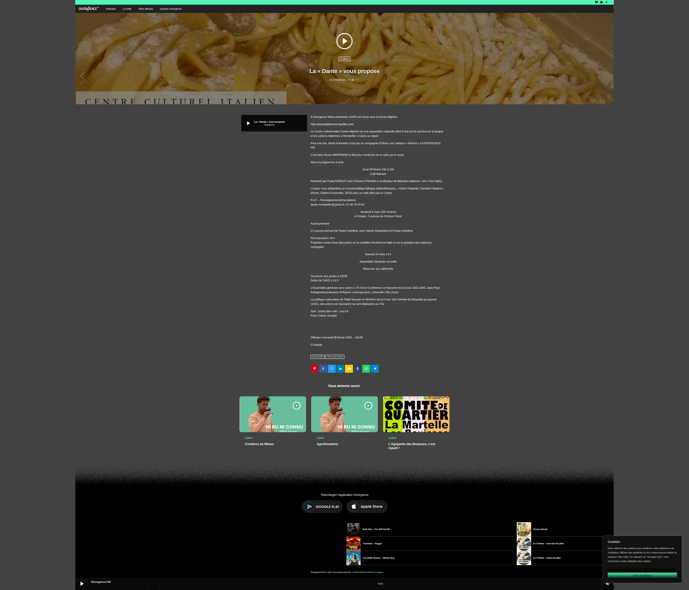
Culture (344, 58)
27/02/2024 (338, 80)
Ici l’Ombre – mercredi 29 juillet (548, 543)
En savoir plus (624, 569)
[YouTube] (596, 2)
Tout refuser (659, 569)
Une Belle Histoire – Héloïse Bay (378, 558)
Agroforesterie (327, 444)
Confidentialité (358, 572)
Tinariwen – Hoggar (372, 543)
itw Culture (335, 356)
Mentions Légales (375, 572)
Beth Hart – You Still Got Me (376, 529)
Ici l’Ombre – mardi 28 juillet (547, 558)
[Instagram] (601, 2)
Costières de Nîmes (259, 444)
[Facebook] (606, 2)
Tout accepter (642, 576)
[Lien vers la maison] (89, 8)
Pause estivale (540, 529)
